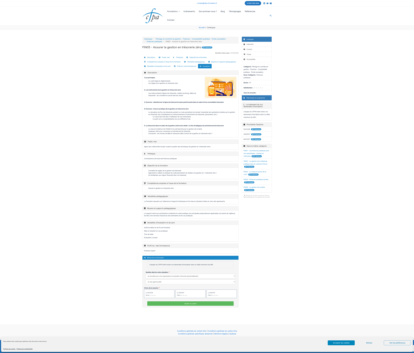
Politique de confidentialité (24, 349)
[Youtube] (267, 3)
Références (250, 11)
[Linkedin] (264, 3)
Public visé (166, 57)
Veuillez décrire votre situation (157, 272)
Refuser (369, 343)
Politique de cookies (9, 349)
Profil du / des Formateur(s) (186, 66)
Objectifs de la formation (198, 57)
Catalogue (148, 39)
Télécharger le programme (255, 98)
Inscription (206, 66)
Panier (249, 54)
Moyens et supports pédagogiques (223, 62)
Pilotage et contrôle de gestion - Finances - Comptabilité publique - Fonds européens (191, 39)
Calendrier (250, 44)
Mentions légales (221, 334)
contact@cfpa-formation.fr (207, 3)
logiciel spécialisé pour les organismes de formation (257, 197)
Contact (171, 20)
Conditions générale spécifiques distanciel (195, 334)
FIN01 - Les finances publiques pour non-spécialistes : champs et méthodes (256, 153)
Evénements (189, 11)
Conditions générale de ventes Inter (191, 331)
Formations (172, 11)
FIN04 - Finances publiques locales (256, 179)
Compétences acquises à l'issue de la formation (164, 62)
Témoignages (235, 11)
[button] (253, 3)
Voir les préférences (397, 343)
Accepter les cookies (341, 343)
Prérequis (179, 57)
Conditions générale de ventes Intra (222, 331)
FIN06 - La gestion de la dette (254, 187)
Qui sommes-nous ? (208, 11)
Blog (223, 11)
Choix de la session (151, 288)
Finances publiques (154, 41)
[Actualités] (271, 3)
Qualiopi (232, 334)
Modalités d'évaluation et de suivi (159, 66)
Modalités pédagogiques (196, 62)
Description (151, 57)
